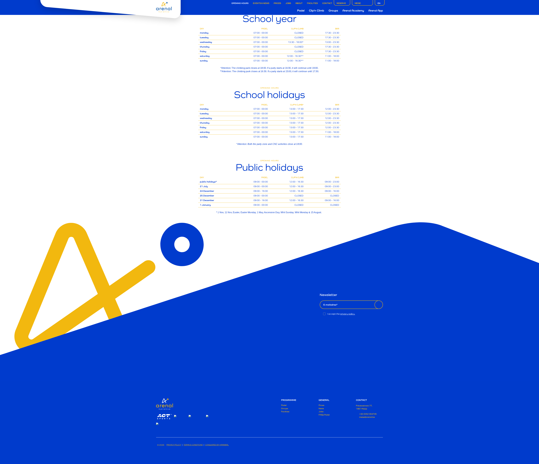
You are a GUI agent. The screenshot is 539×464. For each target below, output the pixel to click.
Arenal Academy (353, 10)
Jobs (288, 3)
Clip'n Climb (316, 10)
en (379, 3)
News (321, 408)
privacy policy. (347, 314)
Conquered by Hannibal (217, 445)
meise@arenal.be (367, 417)
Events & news (261, 3)
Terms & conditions (193, 445)
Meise (358, 3)
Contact (327, 3)
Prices (277, 3)
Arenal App (375, 10)
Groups (333, 10)
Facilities (312, 3)
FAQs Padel (324, 415)
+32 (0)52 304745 (368, 414)
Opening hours (239, 3)
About (298, 3)
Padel (300, 10)
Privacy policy (173, 445)
